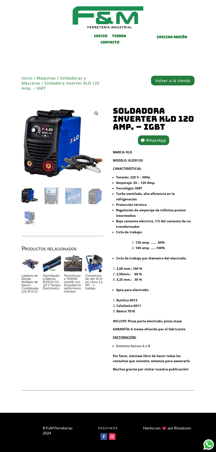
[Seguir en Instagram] (112, 436)
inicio (100, 36)
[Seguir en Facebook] (103, 436)
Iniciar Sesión (172, 37)
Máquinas (46, 78)
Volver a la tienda (172, 80)
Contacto (110, 43)
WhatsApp (156, 140)
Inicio (27, 78)
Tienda (119, 36)
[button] (96, 113)
